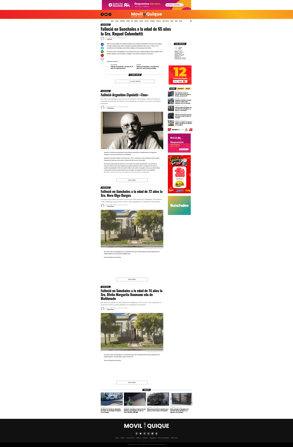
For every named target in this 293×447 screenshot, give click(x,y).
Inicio (112, 21)
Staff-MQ (109, 39)
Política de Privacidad (163, 438)
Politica (147, 21)
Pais (132, 21)
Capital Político (130, 438)
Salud (176, 21)
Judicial (117, 438)
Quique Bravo (110, 108)
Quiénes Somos (174, 438)
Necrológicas (153, 438)
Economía (152, 21)
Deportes (158, 21)
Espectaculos (165, 21)
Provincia (122, 21)
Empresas (138, 438)
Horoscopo (145, 438)
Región (127, 21)
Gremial (123, 438)
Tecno (180, 21)
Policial (141, 21)
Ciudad (116, 21)
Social (171, 21)
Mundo (136, 21)
